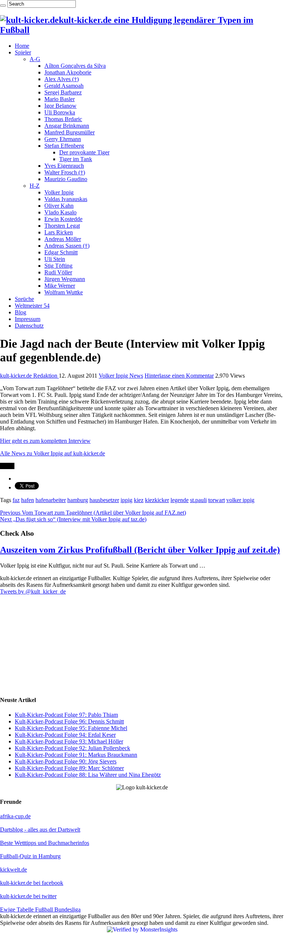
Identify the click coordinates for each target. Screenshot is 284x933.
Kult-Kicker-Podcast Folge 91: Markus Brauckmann (76, 755)
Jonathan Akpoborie (67, 72)
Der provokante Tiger (84, 152)
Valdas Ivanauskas (65, 199)
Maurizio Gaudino (65, 179)
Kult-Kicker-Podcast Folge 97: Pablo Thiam (66, 715)
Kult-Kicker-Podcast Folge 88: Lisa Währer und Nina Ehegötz (88, 775)
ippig (126, 500)
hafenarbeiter (51, 500)
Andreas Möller (62, 239)
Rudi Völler (58, 272)
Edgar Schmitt (61, 252)
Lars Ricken (58, 232)
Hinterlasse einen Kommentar (179, 375)
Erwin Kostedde (63, 219)
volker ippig (240, 500)
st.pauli (198, 500)
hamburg (77, 500)
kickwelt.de (13, 869)
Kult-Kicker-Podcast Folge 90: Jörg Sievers (65, 761)
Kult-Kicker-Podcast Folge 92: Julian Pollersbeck (72, 748)
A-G (35, 59)
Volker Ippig (59, 192)
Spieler (23, 52)
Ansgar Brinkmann (66, 126)
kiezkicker (157, 500)
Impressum (27, 319)
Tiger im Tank (75, 159)
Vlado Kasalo (60, 212)
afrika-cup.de (15, 816)
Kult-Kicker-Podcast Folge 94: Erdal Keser (65, 735)
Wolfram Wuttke (63, 292)
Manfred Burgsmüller (69, 132)
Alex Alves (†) (61, 79)
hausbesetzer (104, 500)
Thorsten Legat (62, 226)
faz (16, 500)
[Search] (3, 5)
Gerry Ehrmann (62, 139)
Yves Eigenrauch (64, 166)
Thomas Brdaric (63, 119)
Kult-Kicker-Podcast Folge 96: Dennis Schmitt (69, 721)
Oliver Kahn (59, 206)
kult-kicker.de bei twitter (28, 896)
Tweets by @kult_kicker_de (33, 591)
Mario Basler (59, 99)
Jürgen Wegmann (64, 279)
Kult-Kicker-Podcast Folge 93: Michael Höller (69, 741)
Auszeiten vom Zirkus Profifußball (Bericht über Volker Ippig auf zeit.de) (140, 550)
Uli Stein (54, 259)
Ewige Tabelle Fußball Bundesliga (40, 909)
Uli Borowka (59, 112)
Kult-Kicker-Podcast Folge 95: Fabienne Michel (71, 728)
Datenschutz (29, 325)
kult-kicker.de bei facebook (31, 883)
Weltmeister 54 (32, 305)
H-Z (35, 186)
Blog (20, 312)
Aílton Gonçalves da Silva (75, 66)
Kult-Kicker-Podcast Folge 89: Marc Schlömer (69, 768)
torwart (216, 500)
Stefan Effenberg (64, 146)
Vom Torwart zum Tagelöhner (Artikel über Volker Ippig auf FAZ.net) (93, 512)
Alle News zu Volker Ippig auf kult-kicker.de (52, 453)
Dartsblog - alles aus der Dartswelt (40, 829)
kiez (138, 500)
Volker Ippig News (121, 375)
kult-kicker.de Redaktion (29, 375)
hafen (27, 500)
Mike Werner (59, 285)
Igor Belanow (60, 106)
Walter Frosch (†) (64, 172)
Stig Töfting (58, 265)
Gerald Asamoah (64, 86)
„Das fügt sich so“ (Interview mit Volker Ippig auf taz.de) (73, 519)
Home (22, 46)
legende (179, 500)
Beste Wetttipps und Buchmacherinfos (44, 843)
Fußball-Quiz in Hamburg (30, 856)
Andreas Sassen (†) (66, 246)
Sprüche (24, 299)
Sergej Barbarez (63, 92)
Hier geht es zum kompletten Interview (45, 441)
